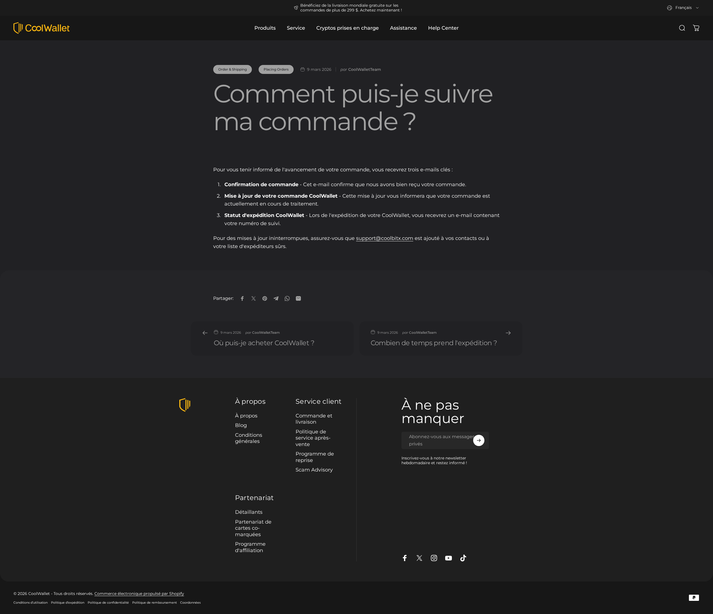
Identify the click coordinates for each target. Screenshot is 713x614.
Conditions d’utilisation (30, 602)
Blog (241, 425)
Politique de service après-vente (313, 438)
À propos (246, 416)
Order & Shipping (232, 69)
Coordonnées (190, 602)
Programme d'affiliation (250, 547)
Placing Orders (276, 69)
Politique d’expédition (67, 602)
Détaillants (249, 512)
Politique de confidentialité (108, 602)
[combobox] (683, 8)
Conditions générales (248, 438)
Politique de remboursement (154, 602)
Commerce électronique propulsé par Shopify (139, 593)
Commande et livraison (314, 419)
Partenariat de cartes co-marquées (253, 528)
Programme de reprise (315, 457)
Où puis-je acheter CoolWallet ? (264, 343)
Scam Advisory (314, 470)
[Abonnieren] (478, 440)
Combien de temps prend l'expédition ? (434, 343)
